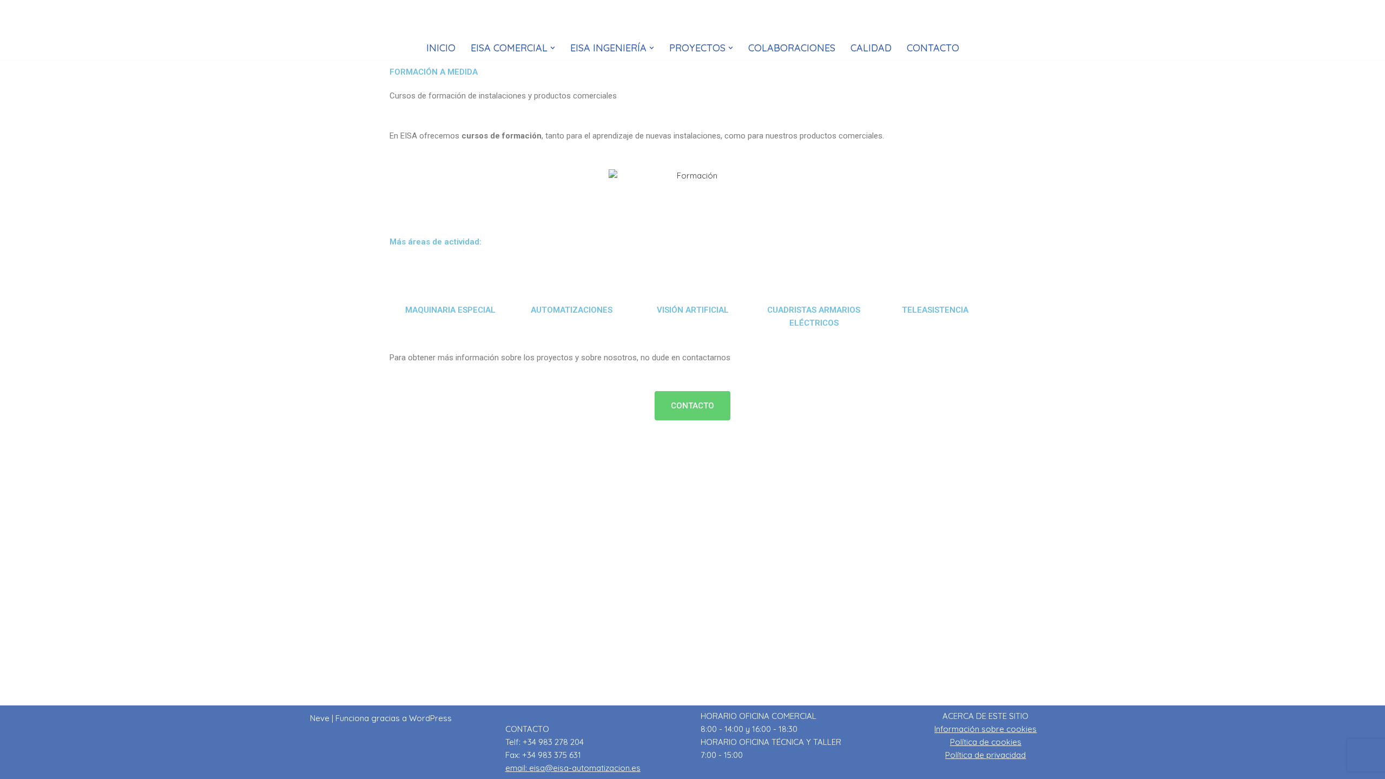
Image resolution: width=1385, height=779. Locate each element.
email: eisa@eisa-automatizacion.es (573, 768)
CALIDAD (871, 48)
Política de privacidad (985, 755)
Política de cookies (985, 742)
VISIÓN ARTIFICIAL (693, 310)
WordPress (430, 718)
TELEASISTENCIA (935, 310)
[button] (552, 47)
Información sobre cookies (985, 729)
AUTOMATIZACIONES (571, 310)
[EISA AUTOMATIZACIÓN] (692, 20)
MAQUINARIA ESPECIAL (450, 310)
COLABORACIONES (791, 48)
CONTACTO (933, 48)
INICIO (441, 48)
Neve (319, 718)
